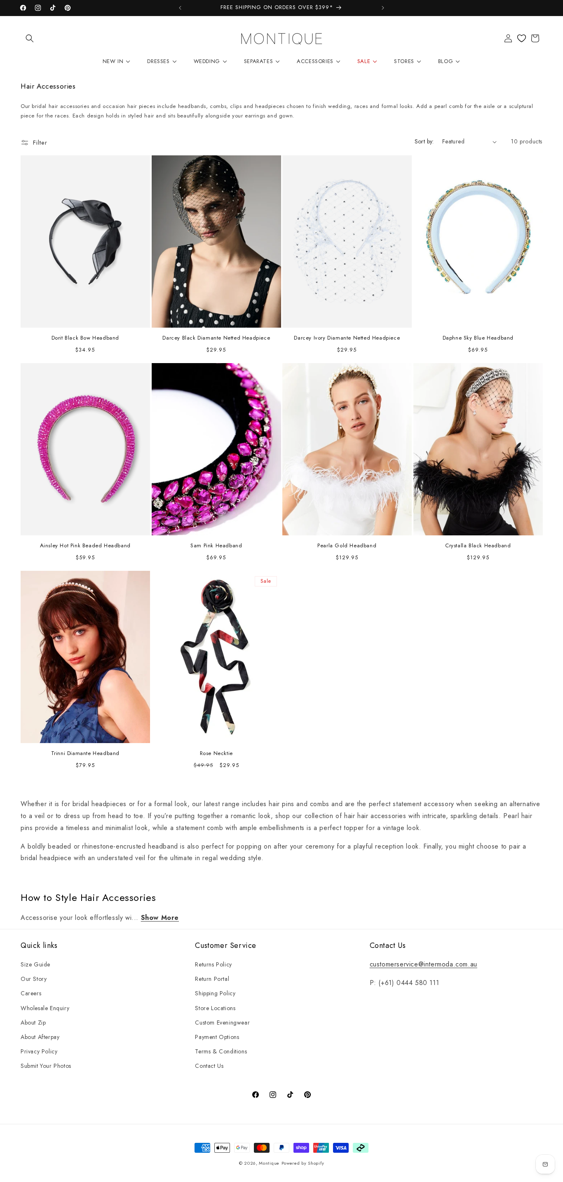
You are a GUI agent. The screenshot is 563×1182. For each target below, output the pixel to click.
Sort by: (424, 141)
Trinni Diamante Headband (85, 753)
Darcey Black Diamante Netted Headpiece (216, 338)
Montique (269, 1163)
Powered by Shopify (303, 1163)
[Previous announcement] (180, 8)
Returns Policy (213, 964)
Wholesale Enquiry (45, 1008)
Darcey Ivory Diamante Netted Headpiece (347, 338)
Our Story (34, 979)
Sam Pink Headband (216, 545)
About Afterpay (40, 1037)
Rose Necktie (215, 753)
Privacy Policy (39, 1051)
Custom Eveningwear (222, 1022)
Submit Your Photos (46, 1066)
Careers (31, 993)
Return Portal (212, 979)
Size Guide (35, 964)
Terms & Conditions (221, 1051)
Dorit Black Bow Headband (85, 338)
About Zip (33, 1022)
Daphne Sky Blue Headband (477, 338)
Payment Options (217, 1037)
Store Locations (215, 1008)
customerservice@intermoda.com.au (423, 964)
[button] (30, 38)
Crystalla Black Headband (478, 545)
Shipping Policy (215, 993)
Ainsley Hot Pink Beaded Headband (85, 545)
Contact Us (209, 1066)
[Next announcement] (383, 8)
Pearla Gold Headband (346, 545)
